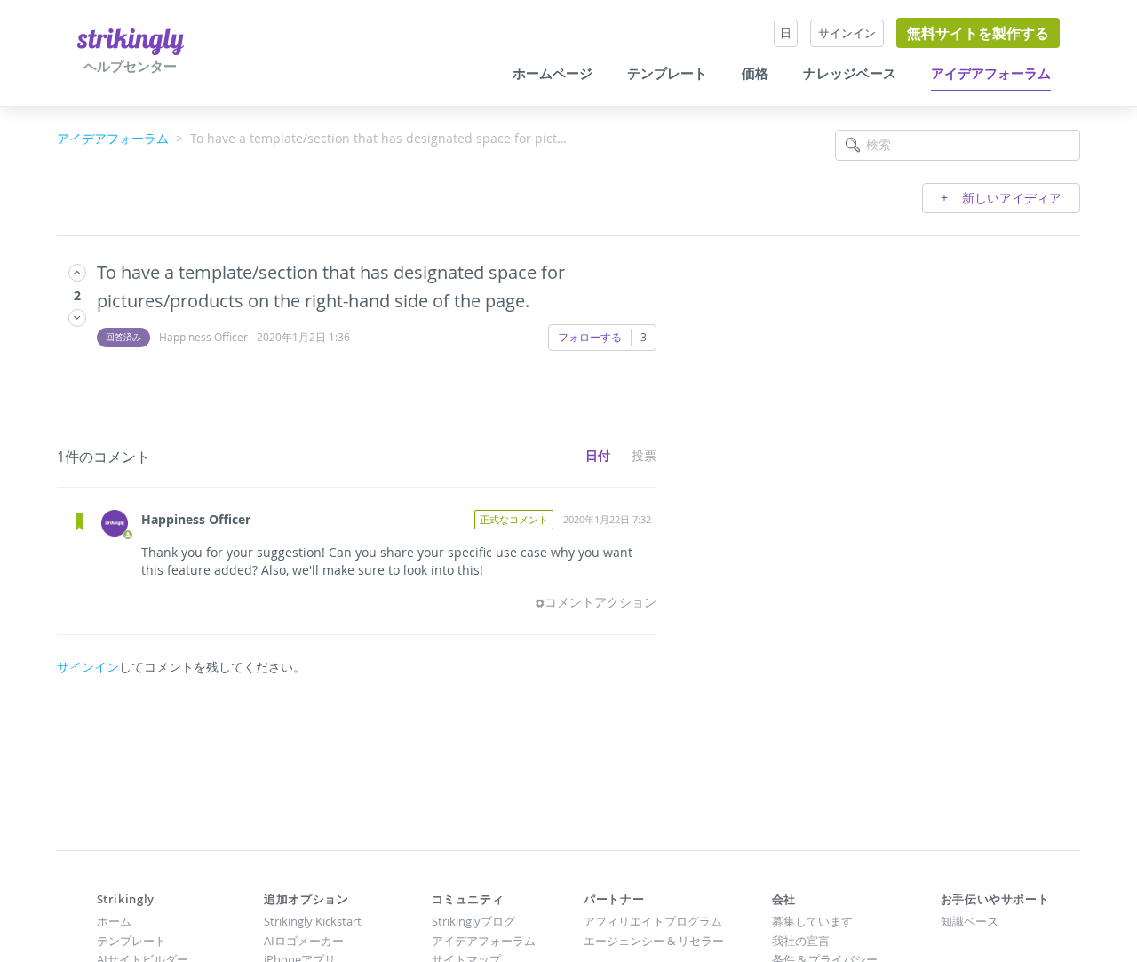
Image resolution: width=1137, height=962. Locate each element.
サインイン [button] (847, 33)
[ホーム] (130, 40)
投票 (644, 455)
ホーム (114, 921)
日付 (597, 455)
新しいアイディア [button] (1009, 197)
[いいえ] (77, 317)
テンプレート (667, 74)
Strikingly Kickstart (313, 921)
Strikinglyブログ (473, 921)
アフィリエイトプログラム (653, 921)
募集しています (812, 921)
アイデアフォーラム (991, 74)
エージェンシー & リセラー (654, 941)
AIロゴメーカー (304, 941)
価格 (755, 74)
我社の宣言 (801, 941)
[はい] (77, 272)
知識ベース (969, 921)
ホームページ (552, 74)
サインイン (88, 666)
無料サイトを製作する (978, 33)
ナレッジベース (849, 74)
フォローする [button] (590, 337)
